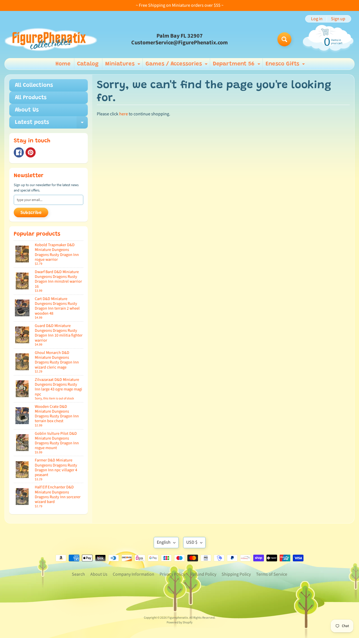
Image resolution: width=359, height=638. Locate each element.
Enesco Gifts (286, 65)
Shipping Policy (236, 574)
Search (78, 574)
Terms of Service (271, 574)
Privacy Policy (172, 574)
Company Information (133, 574)
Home (63, 64)
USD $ (191, 542)
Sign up (338, 19)
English (164, 542)
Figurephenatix (177, 618)
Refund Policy (203, 574)
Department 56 (237, 65)
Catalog (87, 64)
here (123, 114)
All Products (31, 97)
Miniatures (123, 65)
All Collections (34, 85)
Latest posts (51, 124)
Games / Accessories (177, 65)
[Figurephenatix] (50, 39)
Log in (317, 19)
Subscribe (31, 213)
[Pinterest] (31, 152)
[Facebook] (19, 152)
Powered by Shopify (179, 622)
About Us (27, 110)
